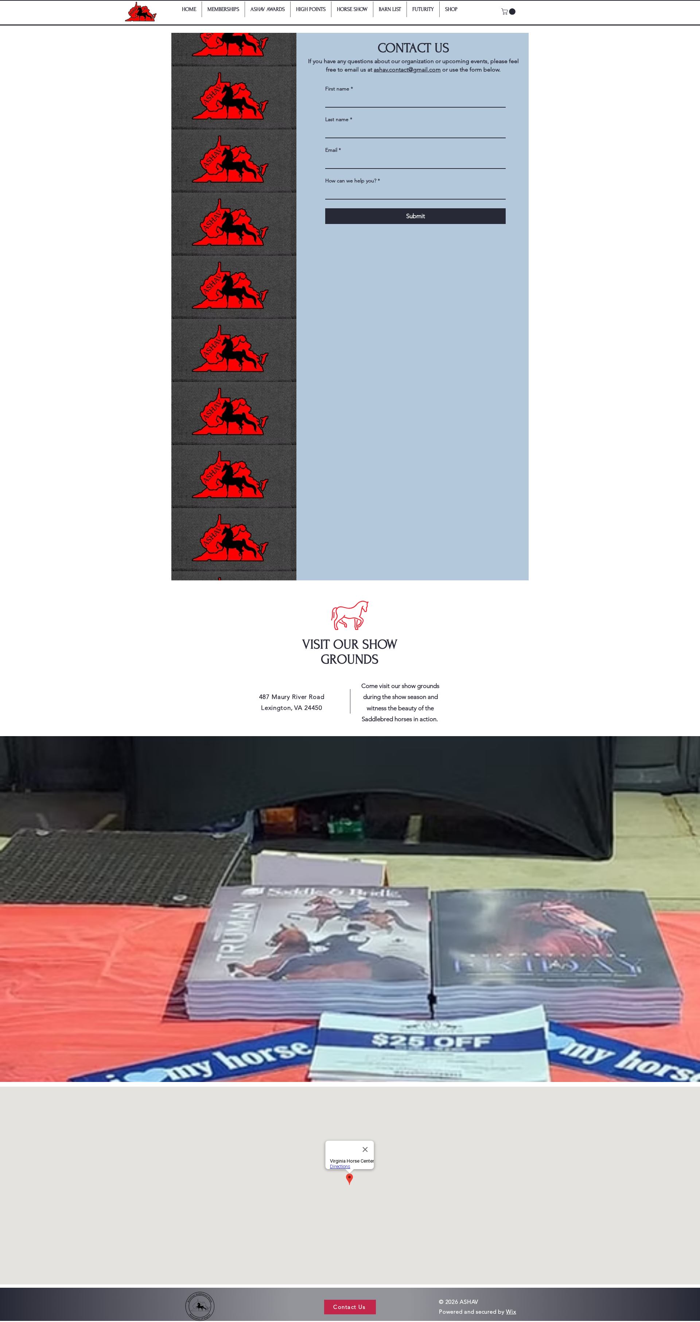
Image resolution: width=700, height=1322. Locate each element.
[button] (509, 11)
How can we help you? (352, 181)
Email (333, 150)
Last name (338, 119)
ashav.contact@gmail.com (407, 69)
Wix (511, 1311)
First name (339, 89)
